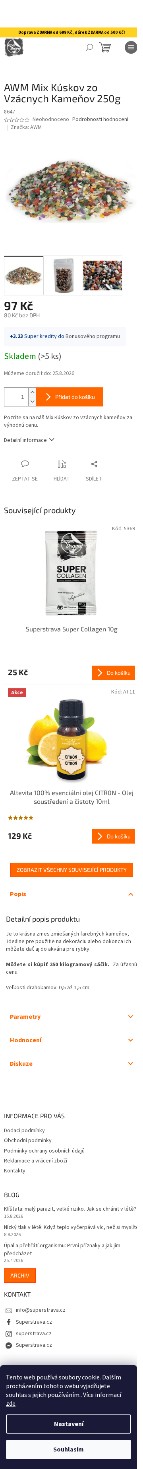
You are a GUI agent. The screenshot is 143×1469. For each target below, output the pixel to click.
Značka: (26, 127)
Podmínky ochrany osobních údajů (44, 1151)
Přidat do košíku (75, 396)
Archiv (19, 1275)
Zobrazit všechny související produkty (72, 869)
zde (10, 1403)
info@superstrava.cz (41, 1310)
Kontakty (14, 1171)
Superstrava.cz (34, 1322)
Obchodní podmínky (28, 1141)
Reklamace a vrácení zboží (35, 1161)
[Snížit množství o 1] (32, 401)
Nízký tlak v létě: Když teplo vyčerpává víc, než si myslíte (71, 1227)
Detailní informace (25, 440)
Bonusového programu (93, 336)
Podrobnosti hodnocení (100, 119)
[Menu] (131, 47)
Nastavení (68, 1424)
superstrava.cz (34, 1334)
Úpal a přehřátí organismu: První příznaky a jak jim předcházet (62, 1249)
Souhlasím (68, 1449)
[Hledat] (89, 47)
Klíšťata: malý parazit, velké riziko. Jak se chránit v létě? (70, 1209)
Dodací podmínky (24, 1131)
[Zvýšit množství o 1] (32, 392)
